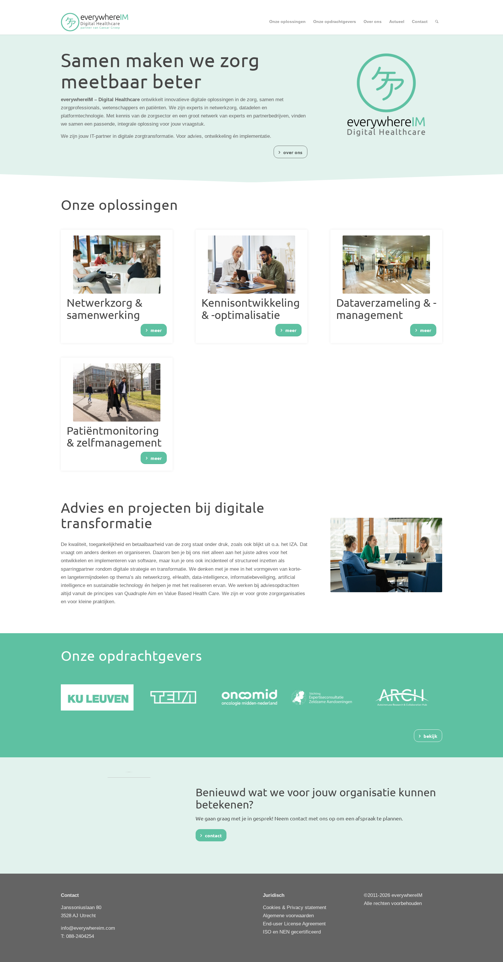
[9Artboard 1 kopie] (97, 21)
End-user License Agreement (294, 924)
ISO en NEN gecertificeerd (292, 932)
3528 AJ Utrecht (78, 915)
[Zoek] (436, 21)
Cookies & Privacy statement (294, 907)
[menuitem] (287, 21)
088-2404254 (80, 936)
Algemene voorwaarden (288, 915)
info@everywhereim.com (88, 928)
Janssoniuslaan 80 (81, 907)
